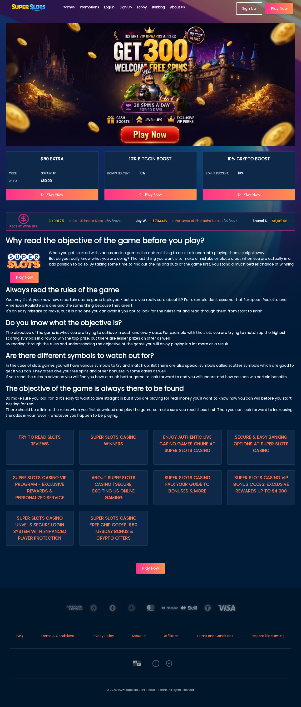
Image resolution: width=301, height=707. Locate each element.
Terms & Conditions (57, 635)
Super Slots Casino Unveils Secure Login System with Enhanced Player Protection (39, 528)
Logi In (109, 7)
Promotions (89, 7)
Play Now (279, 8)
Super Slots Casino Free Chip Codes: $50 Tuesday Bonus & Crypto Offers (113, 528)
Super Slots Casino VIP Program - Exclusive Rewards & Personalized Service (40, 488)
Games (69, 7)
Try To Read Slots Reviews (40, 440)
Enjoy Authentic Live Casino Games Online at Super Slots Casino (187, 443)
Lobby (142, 7)
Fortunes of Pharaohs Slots (186, 220)
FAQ (19, 635)
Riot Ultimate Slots (76, 220)
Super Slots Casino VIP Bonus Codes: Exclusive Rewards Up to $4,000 (261, 484)
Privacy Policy (103, 635)
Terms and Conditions (214, 635)
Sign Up (126, 7)
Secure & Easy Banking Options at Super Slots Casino (261, 443)
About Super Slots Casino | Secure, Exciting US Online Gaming (114, 488)
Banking (158, 7)
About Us (177, 7)
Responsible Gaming (268, 635)
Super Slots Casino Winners (113, 440)
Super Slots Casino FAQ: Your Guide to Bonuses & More (187, 484)
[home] (31, 13)
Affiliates (171, 635)
